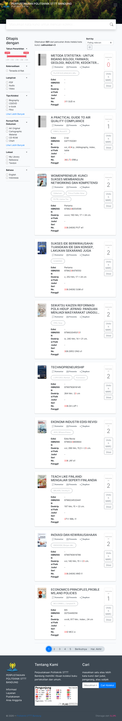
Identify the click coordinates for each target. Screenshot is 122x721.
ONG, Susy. (58, 323)
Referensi (13, 160)
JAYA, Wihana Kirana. (62, 432)
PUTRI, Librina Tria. (61, 199)
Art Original (14, 128)
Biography (14, 100)
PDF (11, 82)
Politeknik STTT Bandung (29, 715)
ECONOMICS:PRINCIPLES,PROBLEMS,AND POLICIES (75, 591)
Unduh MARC (108, 76)
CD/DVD (13, 103)
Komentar (58, 67)
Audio (12, 85)
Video (12, 88)
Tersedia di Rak (16, 70)
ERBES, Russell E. (60, 131)
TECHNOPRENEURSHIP (67, 367)
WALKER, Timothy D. (61, 490)
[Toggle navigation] (115, 5)
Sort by (89, 38)
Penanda (73, 67)
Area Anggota (14, 700)
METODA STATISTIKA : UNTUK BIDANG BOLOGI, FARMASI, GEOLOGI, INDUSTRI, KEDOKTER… (75, 59)
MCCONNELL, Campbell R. (64, 603)
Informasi (11, 689)
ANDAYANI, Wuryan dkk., (63, 545)
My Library (14, 156)
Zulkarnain (57, 193)
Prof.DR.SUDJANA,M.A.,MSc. (65, 73)
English (12, 174)
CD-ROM (13, 137)
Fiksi (11, 109)
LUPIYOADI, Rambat (61, 377)
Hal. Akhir (96, 649)
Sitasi (108, 85)
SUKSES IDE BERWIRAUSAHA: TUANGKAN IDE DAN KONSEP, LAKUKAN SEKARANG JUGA (72, 247)
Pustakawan (13, 696)
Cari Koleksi (107, 685)
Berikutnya (81, 649)
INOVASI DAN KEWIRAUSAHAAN (74, 535)
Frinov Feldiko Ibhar (76, 193)
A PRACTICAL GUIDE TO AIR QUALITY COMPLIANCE (70, 119)
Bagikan (86, 67)
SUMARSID (57, 261)
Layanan (10, 692)
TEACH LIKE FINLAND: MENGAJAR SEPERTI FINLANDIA (74, 478)
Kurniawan (80, 377)
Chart (11, 140)
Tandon (12, 163)
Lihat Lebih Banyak (15, 114)
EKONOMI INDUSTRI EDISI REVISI (74, 422)
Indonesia (13, 177)
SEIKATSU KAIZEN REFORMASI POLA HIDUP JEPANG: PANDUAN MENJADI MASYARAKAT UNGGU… (75, 309)
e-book (12, 106)
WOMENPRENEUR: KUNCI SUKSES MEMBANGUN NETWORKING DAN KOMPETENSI (74, 179)
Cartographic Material (15, 133)
